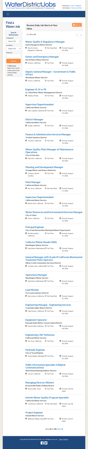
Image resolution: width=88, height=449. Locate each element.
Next (59, 429)
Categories (10, 38)
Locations (9, 45)
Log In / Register (75, 6)
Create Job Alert (76, 8)
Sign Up (78, 25)
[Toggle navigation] (8, 14)
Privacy (66, 439)
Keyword (9, 52)
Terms (61, 439)
